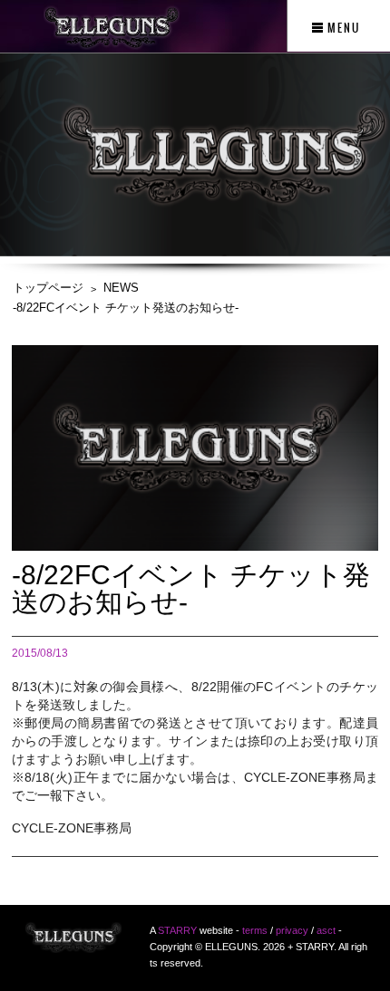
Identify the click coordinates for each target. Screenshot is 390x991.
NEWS (121, 287)
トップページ (48, 287)
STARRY (177, 930)
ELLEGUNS (73, 943)
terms (255, 930)
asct (326, 930)
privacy (292, 930)
